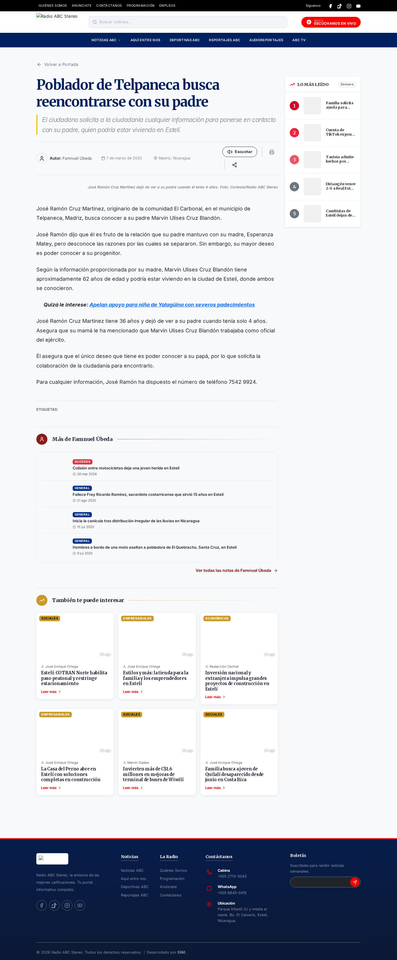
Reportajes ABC (224, 40)
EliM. (182, 952)
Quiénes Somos (173, 870)
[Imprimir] (272, 152)
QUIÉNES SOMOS (53, 5)
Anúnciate (168, 887)
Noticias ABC (104, 40)
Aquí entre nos (145, 40)
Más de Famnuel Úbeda (82, 439)
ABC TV (298, 40)
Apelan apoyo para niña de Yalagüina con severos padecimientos (172, 305)
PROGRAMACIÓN (141, 5)
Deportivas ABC (185, 40)
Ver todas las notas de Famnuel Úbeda (233, 570)
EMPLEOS (167, 5)
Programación (172, 878)
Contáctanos (171, 895)
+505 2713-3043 (232, 876)
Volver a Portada (61, 64)
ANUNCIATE (82, 5)
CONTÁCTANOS (109, 5)
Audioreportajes (266, 40)
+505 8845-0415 (232, 893)
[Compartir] (234, 164)
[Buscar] (94, 22)
